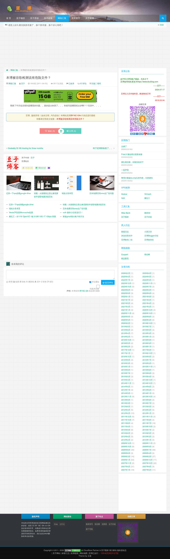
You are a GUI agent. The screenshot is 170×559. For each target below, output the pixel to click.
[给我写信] (49, 168)
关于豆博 (89, 18)
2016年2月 (147, 363)
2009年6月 (125, 453)
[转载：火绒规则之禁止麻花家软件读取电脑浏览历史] (46, 182)
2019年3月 (147, 333)
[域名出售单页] (74, 182)
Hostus (124, 194)
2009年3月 (125, 456)
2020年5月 (125, 319)
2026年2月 (125, 273)
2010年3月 (147, 436)
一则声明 (125, 170)
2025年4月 (125, 276)
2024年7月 (125, 280)
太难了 (124, 146)
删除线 (31, 281)
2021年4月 (147, 303)
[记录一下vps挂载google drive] (19, 182)
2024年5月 (147, 280)
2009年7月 (147, 449)
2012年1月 (147, 413)
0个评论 (83, 83)
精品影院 (125, 258)
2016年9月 (147, 356)
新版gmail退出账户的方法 (73, 216)
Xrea (56, 524)
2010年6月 (125, 433)
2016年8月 (125, 359)
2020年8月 (147, 316)
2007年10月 (148, 463)
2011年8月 (125, 423)
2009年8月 (125, 449)
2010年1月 (147, 439)
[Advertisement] (85, 47)
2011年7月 (147, 423)
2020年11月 (126, 313)
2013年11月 (126, 396)
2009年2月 (147, 456)
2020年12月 (148, 309)
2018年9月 (147, 339)
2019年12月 (148, 323)
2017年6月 (147, 349)
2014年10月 (148, 383)
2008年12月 (148, 459)
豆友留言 (76, 18)
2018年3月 (147, 343)
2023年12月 (126, 283)
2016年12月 (148, 353)
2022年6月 (147, 293)
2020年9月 (125, 316)
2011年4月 (125, 426)
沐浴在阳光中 (126, 235)
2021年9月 (147, 296)
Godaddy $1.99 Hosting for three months (25, 148)
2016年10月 (126, 356)
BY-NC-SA (75, 115)
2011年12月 (126, 416)
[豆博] (72, 550)
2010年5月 (147, 433)
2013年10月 (148, 396)
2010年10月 (148, 426)
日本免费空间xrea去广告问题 (75, 208)
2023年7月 (147, 286)
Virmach (147, 194)
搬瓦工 (147, 198)
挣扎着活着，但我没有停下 (132, 162)
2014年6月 (147, 389)
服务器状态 (121, 550)
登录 (162, 24)
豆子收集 (48, 18)
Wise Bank (125, 212)
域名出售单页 (14, 208)
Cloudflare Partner (91, 550)
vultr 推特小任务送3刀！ (73, 212)
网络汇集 (62, 18)
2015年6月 (147, 373)
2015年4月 (147, 376)
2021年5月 (125, 303)
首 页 (8, 18)
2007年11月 (126, 463)
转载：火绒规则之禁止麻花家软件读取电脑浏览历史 (84, 204)
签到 (51, 281)
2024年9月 (147, 276)
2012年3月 (147, 409)
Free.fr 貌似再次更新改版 (131, 154)
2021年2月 (147, 306)
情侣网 (147, 254)
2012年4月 (125, 409)
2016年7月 (147, 359)
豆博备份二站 (126, 239)
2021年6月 (147, 299)
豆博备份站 (149, 239)
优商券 (104, 524)
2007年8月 (147, 466)
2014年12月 (148, 379)
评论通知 (95, 281)
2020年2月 (125, 323)
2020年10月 (148, 313)
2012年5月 (147, 406)
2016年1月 (125, 366)
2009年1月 (125, 459)
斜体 (44, 281)
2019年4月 (125, 333)
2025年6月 (147, 273)
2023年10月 (126, 286)
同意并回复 (94, 288)
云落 (89, 555)
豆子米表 (148, 216)
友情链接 (74, 553)
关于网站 (56, 553)
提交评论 (109, 282)
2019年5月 (147, 329)
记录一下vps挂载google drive (21, 204)
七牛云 (62, 524)
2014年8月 (147, 386)
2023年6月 (125, 289)
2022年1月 (125, 296)
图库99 (147, 212)
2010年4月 (125, 436)
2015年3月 (125, 379)
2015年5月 (125, 376)
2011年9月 (147, 419)
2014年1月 (147, 393)
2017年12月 (126, 349)
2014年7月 (125, 389)
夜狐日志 (125, 231)
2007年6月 (147, 469)
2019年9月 (125, 326)
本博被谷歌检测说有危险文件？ (28, 77)
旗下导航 (89, 529)
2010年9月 (125, 429)
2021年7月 (125, 299)
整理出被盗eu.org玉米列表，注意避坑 (137, 177)
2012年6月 (125, 406)
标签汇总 (65, 553)
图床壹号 (89, 524)
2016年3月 (125, 363)
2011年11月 (148, 416)
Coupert (124, 254)
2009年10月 (126, 446)
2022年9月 (125, 293)
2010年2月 (125, 439)
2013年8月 (147, 399)
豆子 (23, 83)
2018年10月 (126, 339)
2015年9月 (125, 369)
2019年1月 (147, 336)
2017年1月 (125, 353)
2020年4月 (147, 319)
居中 (38, 281)
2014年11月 (126, 383)
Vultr (123, 198)
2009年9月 (147, 446)
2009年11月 (148, 443)
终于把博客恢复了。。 (103, 148)
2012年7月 (147, 403)
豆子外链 (112, 524)
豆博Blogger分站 (151, 235)
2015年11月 (148, 366)
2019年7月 (147, 326)
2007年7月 (125, 469)
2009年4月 (147, 453)
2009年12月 (126, 443)
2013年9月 (125, 399)
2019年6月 (125, 329)
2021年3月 (125, 306)
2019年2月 (125, 336)
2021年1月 (125, 309)
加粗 (23, 281)
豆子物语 (20, 18)
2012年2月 (125, 413)
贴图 (17, 281)
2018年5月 (125, 343)
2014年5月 (125, 393)
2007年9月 (125, 466)
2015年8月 (147, 369)
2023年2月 (147, 289)
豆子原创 (34, 18)
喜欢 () (51, 131)
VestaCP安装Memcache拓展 (21, 212)
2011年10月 (126, 419)
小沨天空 (148, 231)
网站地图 (83, 553)
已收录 (71, 83)
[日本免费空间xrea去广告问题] (102, 182)
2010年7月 (147, 429)
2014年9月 (125, 386)
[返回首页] (7, 70)
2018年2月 (125, 346)
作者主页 (29, 167)
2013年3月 (125, 403)
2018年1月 (147, 346)
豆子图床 (125, 216)
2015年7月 (125, 373)
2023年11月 (148, 283)
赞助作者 (42, 167)
